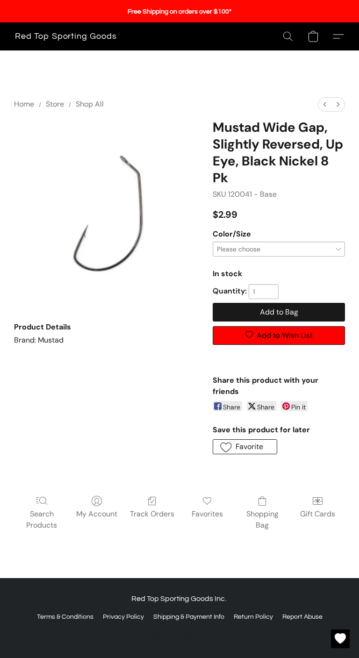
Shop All (90, 104)
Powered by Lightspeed (179, 633)
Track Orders (152, 514)
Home (24, 104)
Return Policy (253, 617)
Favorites (207, 514)
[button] (66, 36)
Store (55, 104)
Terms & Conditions (65, 617)
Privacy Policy (123, 617)
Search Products (41, 519)
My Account (96, 514)
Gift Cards (317, 514)
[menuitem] (324, 104)
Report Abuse (302, 617)
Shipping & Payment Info (188, 617)
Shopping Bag (262, 519)
